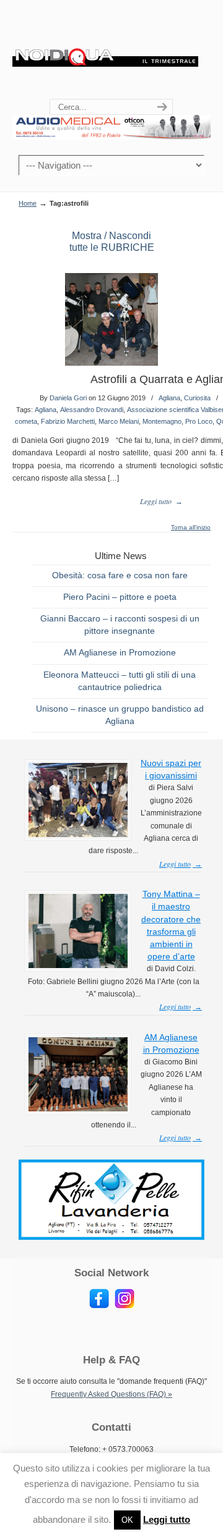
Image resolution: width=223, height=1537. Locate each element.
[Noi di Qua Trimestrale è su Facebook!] (99, 1306)
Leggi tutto (166, 1519)
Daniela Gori (68, 398)
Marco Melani (118, 421)
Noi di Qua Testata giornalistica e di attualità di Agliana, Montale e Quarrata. (105, 50)
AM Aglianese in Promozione (120, 652)
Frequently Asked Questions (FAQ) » (111, 1394)
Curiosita (197, 398)
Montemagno (161, 421)
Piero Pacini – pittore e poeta (120, 597)
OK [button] (127, 1520)
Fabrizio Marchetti (68, 421)
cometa (26, 421)
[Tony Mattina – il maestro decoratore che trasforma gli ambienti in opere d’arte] (78, 965)
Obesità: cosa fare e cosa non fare (120, 575)
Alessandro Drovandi (91, 409)
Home (28, 203)
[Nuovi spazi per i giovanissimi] (78, 834)
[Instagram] (124, 1306)
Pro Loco (198, 421)
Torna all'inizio (191, 527)
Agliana (169, 398)
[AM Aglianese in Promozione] (78, 1109)
